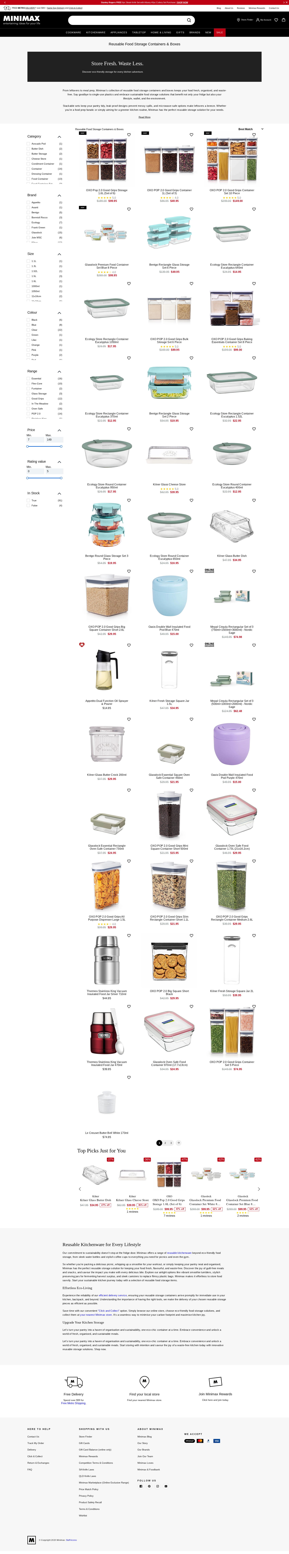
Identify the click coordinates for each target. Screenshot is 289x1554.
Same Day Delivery (56, 8)
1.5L (34, 276)
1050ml (35, 291)
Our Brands (143, 1449)
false (34, 505)
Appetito (36, 202)
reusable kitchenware (179, 1252)
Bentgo (35, 212)
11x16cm (36, 296)
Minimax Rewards (257, 8)
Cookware (73, 32)
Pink (34, 350)
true (34, 500)
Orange (36, 345)
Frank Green (38, 227)
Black (34, 319)
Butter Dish (37, 148)
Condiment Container (43, 163)
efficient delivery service (113, 1295)
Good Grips (38, 398)
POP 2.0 (36, 413)
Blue (34, 324)
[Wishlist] (276, 20)
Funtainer (37, 388)
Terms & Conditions (89, 1509)
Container (37, 168)
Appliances (119, 32)
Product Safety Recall (90, 1502)
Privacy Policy (86, 1495)
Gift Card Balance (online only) (95, 1449)
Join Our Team (145, 1456)
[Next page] (178, 1143)
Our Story (142, 1443)
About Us (229, 8)
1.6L (34, 281)
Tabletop (139, 32)
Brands (194, 32)
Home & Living (161, 32)
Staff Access (71, 1540)
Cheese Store (39, 158)
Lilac (34, 340)
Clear (34, 329)
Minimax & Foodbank (148, 1469)
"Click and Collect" (108, 1310)
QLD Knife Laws (87, 1476)
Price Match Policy (88, 1489)
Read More (145, 117)
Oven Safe (37, 408)
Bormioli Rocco (39, 217)
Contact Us (274, 8)
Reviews (241, 8)
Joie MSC (37, 237)
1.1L (34, 261)
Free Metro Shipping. (73, 1403)
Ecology (36, 222)
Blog (219, 8)
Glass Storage (39, 393)
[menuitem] (44, 143)
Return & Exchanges (38, 1463)
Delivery (31, 1449)
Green (35, 335)
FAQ (29, 1469)
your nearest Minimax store (96, 1314)
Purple (35, 355)
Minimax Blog (144, 1436)
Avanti (35, 207)
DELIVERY (30, 8)
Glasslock (37, 232)
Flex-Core (37, 383)
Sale (219, 32)
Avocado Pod (39, 143)
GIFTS (180, 32)
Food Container (40, 178)
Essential (36, 378)
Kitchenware (96, 32)
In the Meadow (40, 403)
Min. (29, 435)
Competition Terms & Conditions (96, 1463)
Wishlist (83, 1515)
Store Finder (85, 1436)
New (208, 32)
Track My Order (35, 1443)
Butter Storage (39, 153)
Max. (48, 435)
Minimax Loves (145, 1463)
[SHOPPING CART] (283, 20)
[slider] (27, 446)
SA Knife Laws (86, 1469)
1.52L (35, 271)
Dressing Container (42, 173)
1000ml (35, 286)
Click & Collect (75, 8)
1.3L (34, 266)
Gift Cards (84, 1443)
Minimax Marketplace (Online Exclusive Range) (104, 1482)
